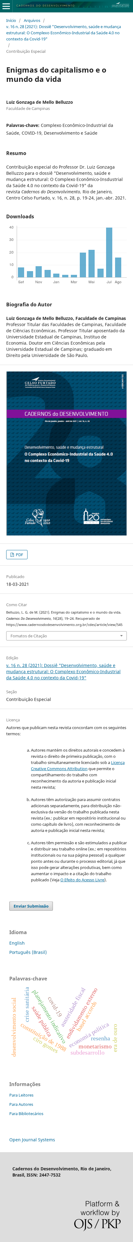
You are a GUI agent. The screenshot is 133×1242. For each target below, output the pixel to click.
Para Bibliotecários (26, 1113)
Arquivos (32, 20)
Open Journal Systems (32, 1140)
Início (11, 20)
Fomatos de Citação (29, 636)
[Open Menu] (6, 6)
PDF (19, 554)
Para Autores (21, 1104)
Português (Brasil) (28, 952)
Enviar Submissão (31, 906)
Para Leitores (21, 1095)
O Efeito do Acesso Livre (82, 880)
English (17, 943)
